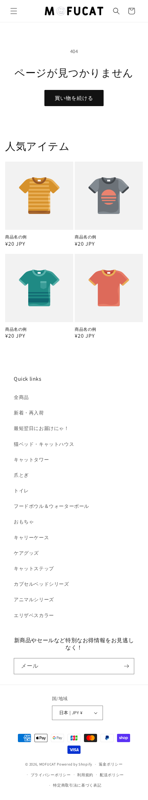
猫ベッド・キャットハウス (44, 444)
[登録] (126, 666)
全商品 (21, 397)
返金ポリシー (111, 764)
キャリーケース (31, 537)
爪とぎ (21, 475)
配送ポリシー (112, 774)
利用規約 (85, 774)
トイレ (21, 491)
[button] (13, 11)
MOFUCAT (47, 764)
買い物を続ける (74, 98)
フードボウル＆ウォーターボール (51, 506)
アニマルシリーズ (34, 599)
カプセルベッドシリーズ (41, 584)
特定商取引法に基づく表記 (77, 785)
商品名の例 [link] (16, 236)
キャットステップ (34, 568)
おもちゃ (24, 522)
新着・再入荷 (29, 413)
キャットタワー (31, 460)
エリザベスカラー (34, 615)
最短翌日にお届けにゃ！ (41, 428)
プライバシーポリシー (51, 774)
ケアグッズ (26, 553)
